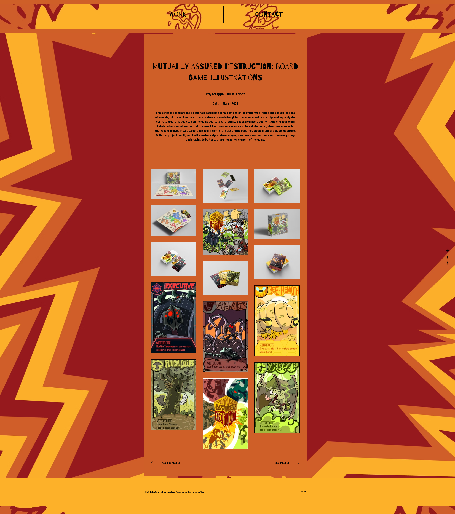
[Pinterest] (447, 251)
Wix (202, 492)
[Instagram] (447, 263)
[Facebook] (447, 257)
